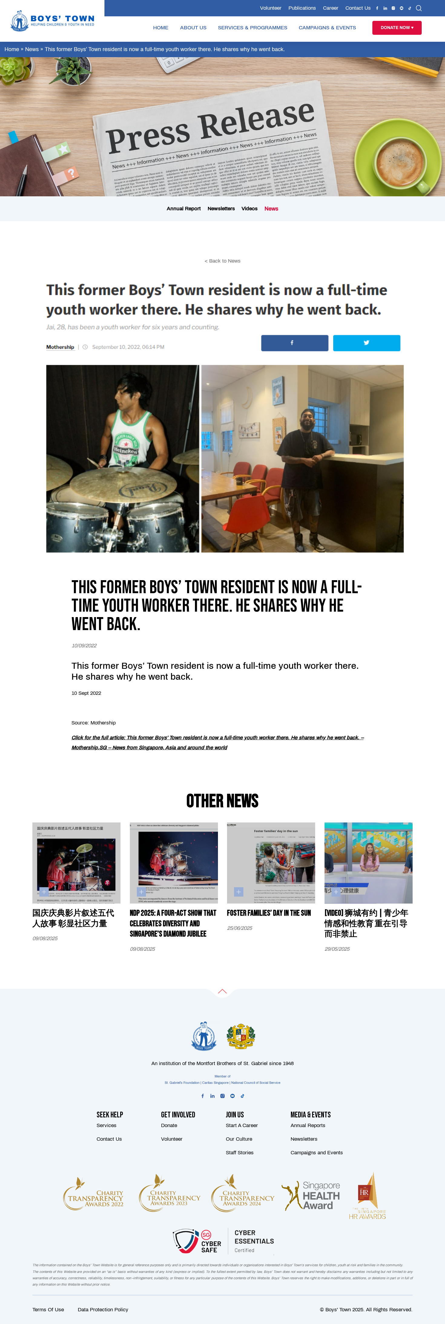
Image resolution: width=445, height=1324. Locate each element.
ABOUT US (193, 28)
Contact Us (358, 8)
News (32, 49)
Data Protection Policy (103, 1310)
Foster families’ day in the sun (269, 913)
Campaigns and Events (317, 1153)
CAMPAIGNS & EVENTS (327, 28)
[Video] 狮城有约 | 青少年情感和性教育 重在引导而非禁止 (366, 923)
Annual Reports (308, 1125)
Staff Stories (240, 1153)
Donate (169, 1125)
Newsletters (304, 1139)
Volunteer (271, 8)
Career (330, 8)
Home (12, 49)
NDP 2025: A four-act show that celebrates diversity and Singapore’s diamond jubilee (173, 923)
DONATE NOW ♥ (397, 27)
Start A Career (242, 1125)
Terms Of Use (48, 1310)
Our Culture (239, 1139)
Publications (302, 8)
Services (107, 1125)
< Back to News (223, 261)
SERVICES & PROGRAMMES (252, 28)
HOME (160, 28)
